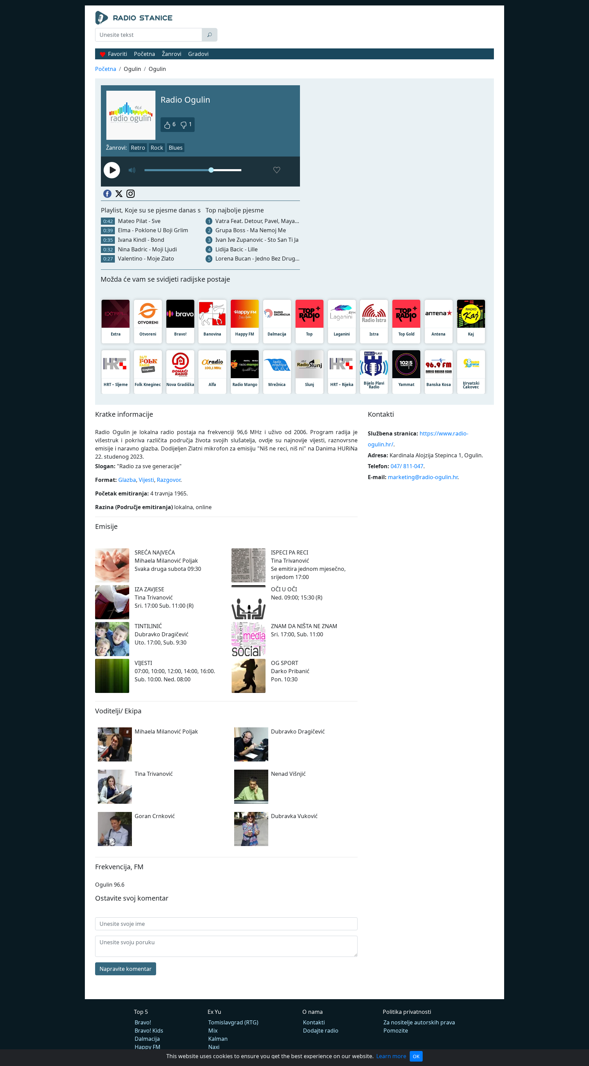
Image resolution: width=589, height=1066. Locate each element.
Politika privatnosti (407, 1012)
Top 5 (141, 1012)
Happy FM (148, 1047)
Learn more (391, 1056)
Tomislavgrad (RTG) (233, 1022)
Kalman (218, 1038)
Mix (212, 1030)
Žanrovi (171, 54)
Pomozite (395, 1030)
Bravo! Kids (149, 1030)
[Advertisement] (357, 28)
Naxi (214, 1047)
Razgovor (168, 480)
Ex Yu (214, 1012)
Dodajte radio (320, 1030)
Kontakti (314, 1022)
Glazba (127, 480)
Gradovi (198, 54)
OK (416, 1056)
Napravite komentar (126, 969)
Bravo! (143, 1022)
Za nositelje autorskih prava (419, 1022)
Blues (176, 147)
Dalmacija (147, 1038)
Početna (144, 54)
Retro (138, 147)
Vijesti (146, 480)
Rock (157, 147)
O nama (312, 1012)
